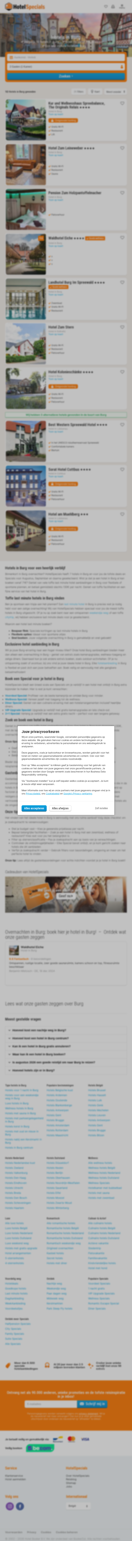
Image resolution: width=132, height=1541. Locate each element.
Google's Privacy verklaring (77, 793)
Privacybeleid (33, 793)
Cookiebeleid (53, 793)
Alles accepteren (34, 808)
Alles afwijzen (60, 808)
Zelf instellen (101, 808)
